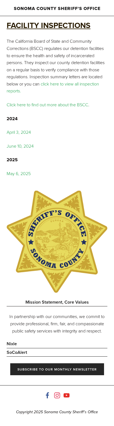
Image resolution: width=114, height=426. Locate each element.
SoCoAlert (17, 352)
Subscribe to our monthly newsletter (57, 369)
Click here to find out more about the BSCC (47, 105)
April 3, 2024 (19, 132)
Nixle (12, 344)
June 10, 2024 (20, 146)
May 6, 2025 (19, 173)
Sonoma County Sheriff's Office (57, 8)
